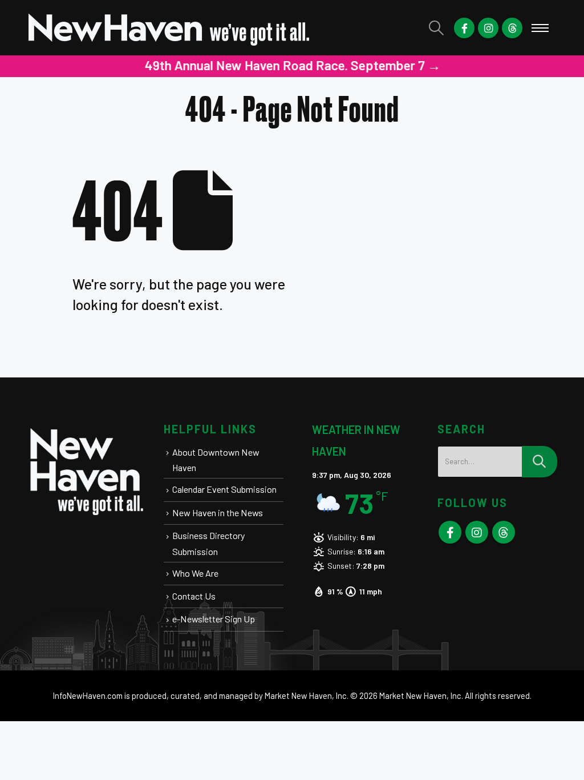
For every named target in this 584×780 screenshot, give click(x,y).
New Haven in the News (217, 512)
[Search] (539, 461)
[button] (436, 27)
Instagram (476, 532)
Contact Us (194, 595)
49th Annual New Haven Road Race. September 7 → (292, 65)
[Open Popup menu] (540, 28)
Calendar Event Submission (224, 489)
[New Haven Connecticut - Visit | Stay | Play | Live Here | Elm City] (169, 27)
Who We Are (195, 573)
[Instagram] (488, 28)
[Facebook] (464, 28)
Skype (503, 532)
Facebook (450, 532)
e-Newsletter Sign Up (213, 618)
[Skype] (512, 28)
